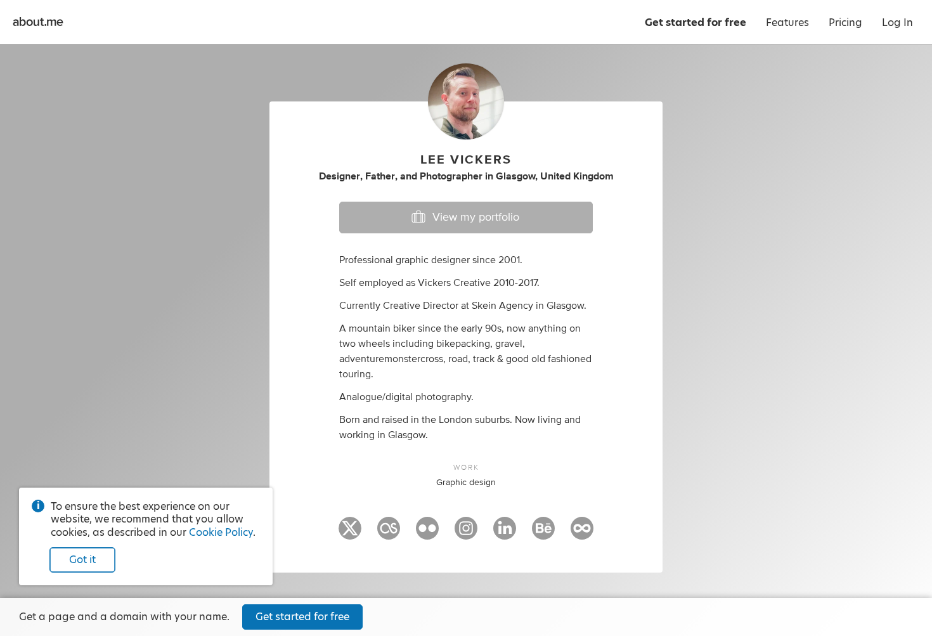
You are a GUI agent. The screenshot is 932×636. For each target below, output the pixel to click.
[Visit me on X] (350, 533)
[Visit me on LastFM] (388, 533)
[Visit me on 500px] (582, 533)
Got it (82, 559)
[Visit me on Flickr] (427, 533)
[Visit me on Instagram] (466, 533)
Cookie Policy (221, 532)
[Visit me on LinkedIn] (504, 533)
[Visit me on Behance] (543, 533)
